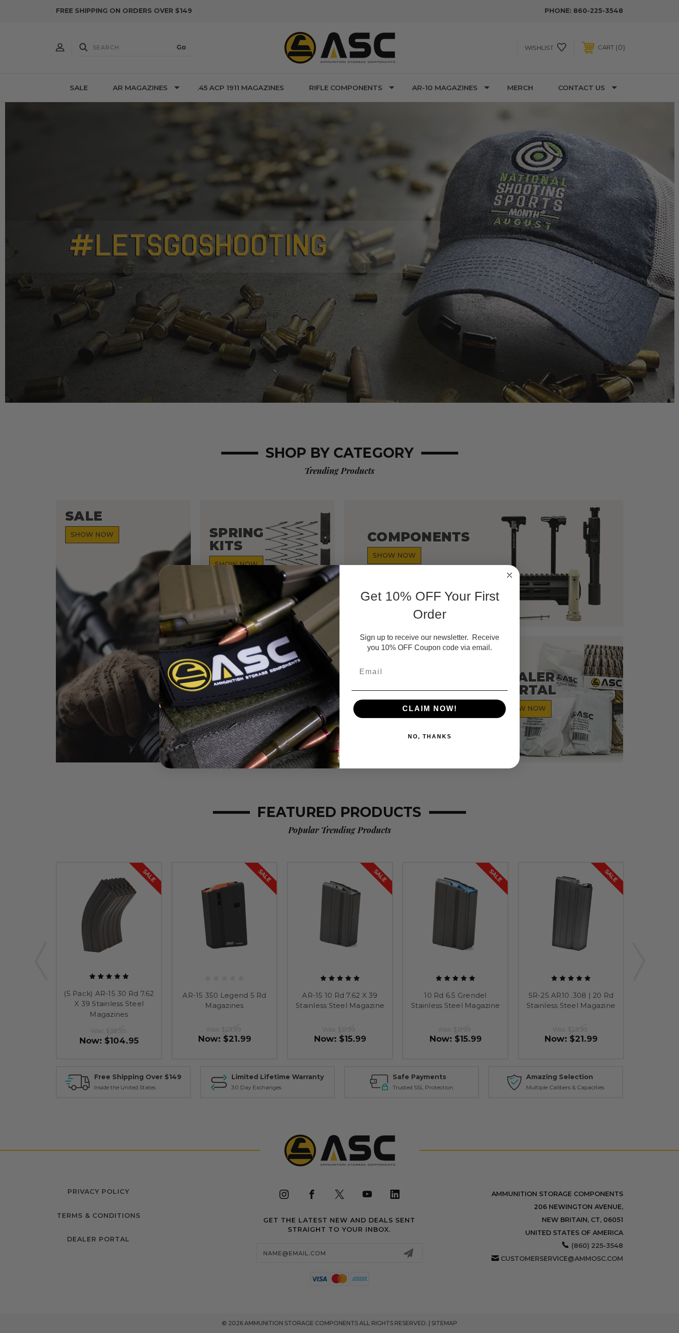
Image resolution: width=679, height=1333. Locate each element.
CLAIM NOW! (429, 709)
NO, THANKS (430, 736)
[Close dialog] (509, 575)
